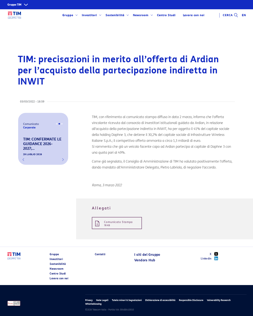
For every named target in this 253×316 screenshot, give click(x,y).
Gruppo (67, 15)
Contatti (100, 254)
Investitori (89, 15)
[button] (23, 159)
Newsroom (141, 15)
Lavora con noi (59, 278)
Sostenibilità (115, 15)
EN (244, 15)
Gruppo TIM (14, 4)
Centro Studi (58, 273)
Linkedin (206, 258)
